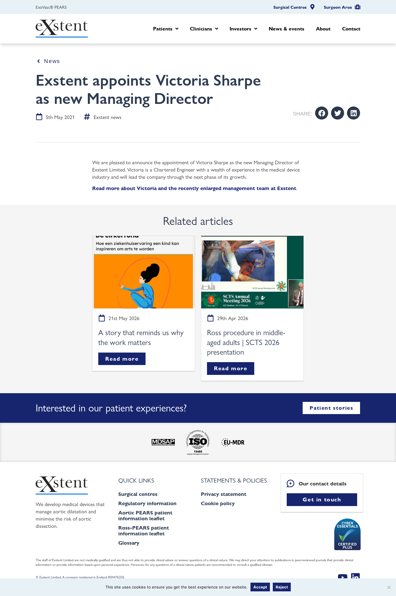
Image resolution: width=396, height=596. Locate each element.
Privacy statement (223, 494)
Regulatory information (147, 503)
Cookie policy (218, 503)
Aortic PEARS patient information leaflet (145, 515)
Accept (260, 587)
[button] (321, 113)
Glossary (128, 542)
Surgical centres (137, 494)
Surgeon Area (338, 7)
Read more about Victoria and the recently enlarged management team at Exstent (194, 188)
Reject (282, 587)
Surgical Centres (290, 7)
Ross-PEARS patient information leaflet (143, 530)
